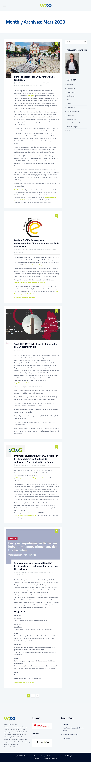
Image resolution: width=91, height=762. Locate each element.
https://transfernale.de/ (22, 383)
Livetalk (69, 104)
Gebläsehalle (71, 96)
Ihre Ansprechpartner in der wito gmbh (73, 729)
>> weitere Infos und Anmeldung (24, 682)
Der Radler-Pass (19, 190)
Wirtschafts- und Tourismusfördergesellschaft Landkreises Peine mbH (45, 756)
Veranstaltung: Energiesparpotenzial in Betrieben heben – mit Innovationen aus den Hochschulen (36, 566)
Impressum (66, 738)
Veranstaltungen (72, 127)
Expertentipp (71, 88)
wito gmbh (31, 96)
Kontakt (65, 724)
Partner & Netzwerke (73, 111)
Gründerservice (72, 100)
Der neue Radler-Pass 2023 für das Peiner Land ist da (34, 78)
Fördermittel (71, 92)
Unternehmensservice (74, 123)
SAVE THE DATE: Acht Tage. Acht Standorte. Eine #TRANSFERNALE (35, 345)
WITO (68, 130)
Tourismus (70, 115)
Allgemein (70, 84)
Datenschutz (46, 758)
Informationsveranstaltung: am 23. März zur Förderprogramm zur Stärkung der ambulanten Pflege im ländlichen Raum (36, 459)
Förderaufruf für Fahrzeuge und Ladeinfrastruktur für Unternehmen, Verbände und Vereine (36, 243)
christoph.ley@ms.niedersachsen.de (25, 515)
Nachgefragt (71, 107)
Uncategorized (71, 119)
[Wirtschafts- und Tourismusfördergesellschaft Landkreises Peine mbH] (46, 5)
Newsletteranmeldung (70, 734)
